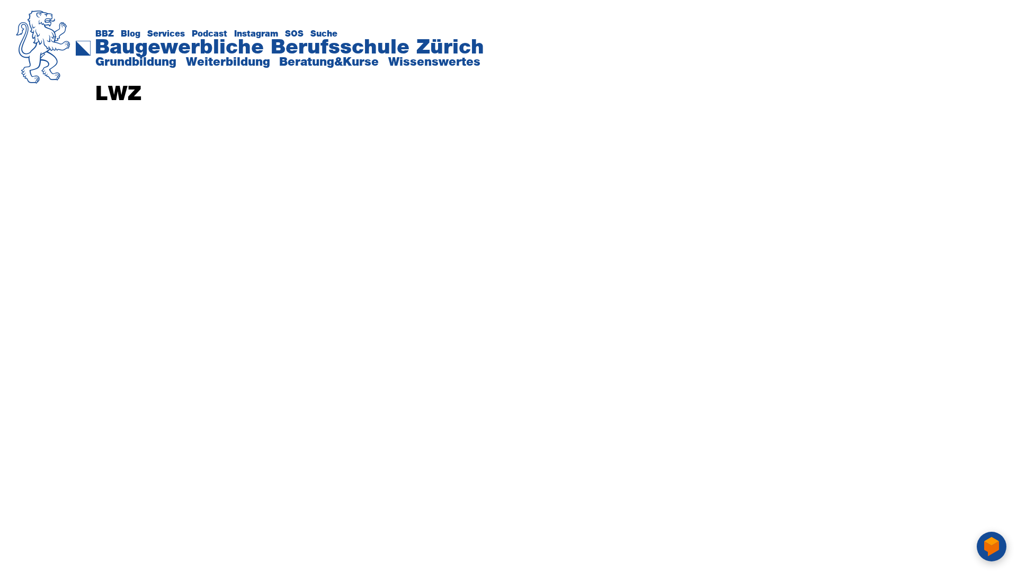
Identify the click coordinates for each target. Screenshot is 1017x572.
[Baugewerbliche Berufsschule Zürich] (43, 16)
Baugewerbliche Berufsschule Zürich (289, 48)
